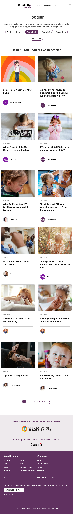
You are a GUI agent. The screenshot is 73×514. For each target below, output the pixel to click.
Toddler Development (14, 32)
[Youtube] (12, 494)
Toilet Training (36, 38)
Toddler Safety (47, 32)
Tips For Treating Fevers (15, 375)
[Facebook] (4, 494)
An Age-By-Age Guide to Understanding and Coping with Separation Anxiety (54, 93)
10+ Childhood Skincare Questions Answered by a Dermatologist (53, 207)
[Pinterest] (9, 494)
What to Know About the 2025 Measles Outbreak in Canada (16, 207)
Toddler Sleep (61, 32)
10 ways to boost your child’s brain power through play (55, 264)
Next (49, 402)
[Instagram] (6, 494)
